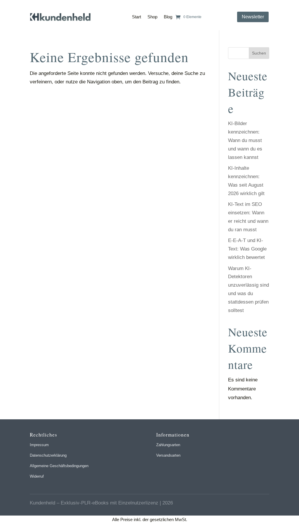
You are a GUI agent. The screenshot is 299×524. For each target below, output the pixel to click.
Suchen (259, 53)
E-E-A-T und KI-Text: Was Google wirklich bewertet (247, 249)
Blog (168, 16)
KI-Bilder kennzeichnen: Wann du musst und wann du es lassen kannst (245, 140)
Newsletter (253, 16)
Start (136, 16)
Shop (152, 16)
